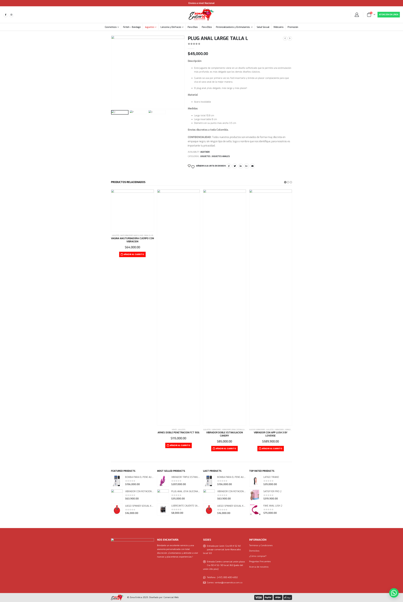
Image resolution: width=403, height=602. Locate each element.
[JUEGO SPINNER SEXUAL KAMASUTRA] (117, 510)
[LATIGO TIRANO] (255, 481)
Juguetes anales (220, 156)
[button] (285, 182)
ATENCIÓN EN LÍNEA (388, 14)
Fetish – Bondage (132, 27)
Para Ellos (207, 27)
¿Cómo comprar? (257, 556)
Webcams (278, 27)
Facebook (228, 166)
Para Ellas (193, 27)
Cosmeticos (111, 27)
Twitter (234, 166)
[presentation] (111, 72)
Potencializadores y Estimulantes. (233, 27)
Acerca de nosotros (259, 566)
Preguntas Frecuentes (260, 561)
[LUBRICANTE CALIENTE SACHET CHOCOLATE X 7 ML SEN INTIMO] (163, 509)
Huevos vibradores (257, 430)
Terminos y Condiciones (261, 545)
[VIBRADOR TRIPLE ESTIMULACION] (163, 481)
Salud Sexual (263, 27)
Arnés (174, 430)
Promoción (293, 27)
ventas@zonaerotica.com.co (228, 582)
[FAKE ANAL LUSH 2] (255, 509)
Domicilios (254, 550)
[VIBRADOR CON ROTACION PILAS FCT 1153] (117, 495)
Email (252, 166)
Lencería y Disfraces (171, 27)
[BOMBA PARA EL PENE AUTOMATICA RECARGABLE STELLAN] (117, 481)
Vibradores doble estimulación (235, 430)
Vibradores (216, 430)
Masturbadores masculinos (131, 235)
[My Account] (357, 15)
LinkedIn (240, 166)
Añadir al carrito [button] (134, 254)
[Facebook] (5, 14)
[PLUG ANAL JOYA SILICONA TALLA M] (163, 495)
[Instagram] (11, 14)
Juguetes (149, 27)
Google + (246, 166)
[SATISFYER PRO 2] (255, 495)
